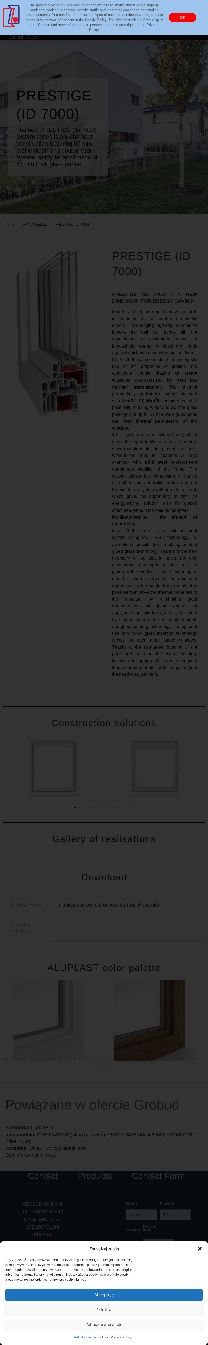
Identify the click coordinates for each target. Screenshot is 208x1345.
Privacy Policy (121, 1337)
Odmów (104, 1309)
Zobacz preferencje (104, 1324)
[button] (200, 1248)
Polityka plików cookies (91, 1337)
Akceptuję (104, 1294)
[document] (104, 672)
